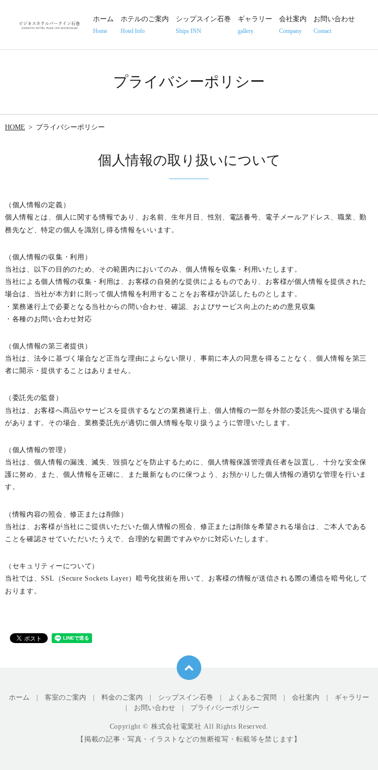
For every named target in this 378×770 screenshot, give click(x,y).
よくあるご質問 (252, 697)
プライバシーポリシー (224, 707)
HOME (15, 127)
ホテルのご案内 (145, 24)
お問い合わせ (334, 24)
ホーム (103, 24)
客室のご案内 (65, 697)
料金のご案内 (122, 697)
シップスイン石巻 (203, 24)
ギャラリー (255, 24)
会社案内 (293, 24)
